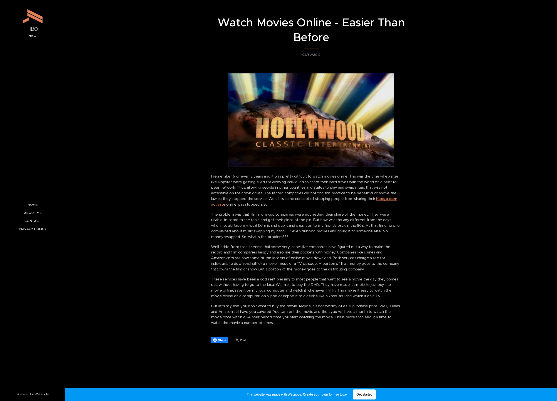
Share (222, 340)
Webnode (42, 394)
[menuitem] (32, 204)
